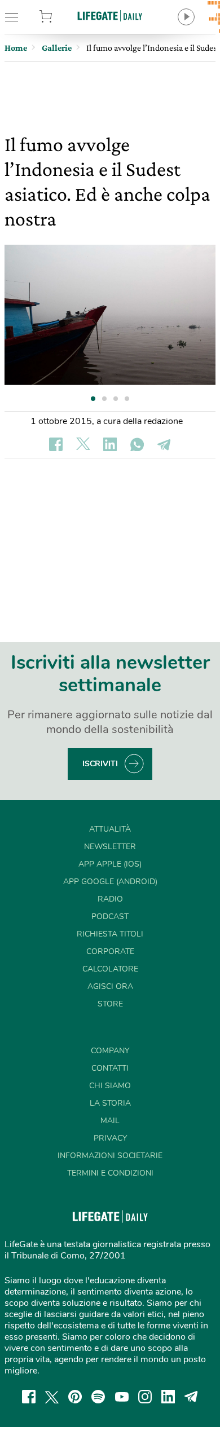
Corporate (110, 951)
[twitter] (52, 1396)
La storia (110, 1103)
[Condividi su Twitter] (83, 444)
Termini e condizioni (110, 1173)
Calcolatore (110, 969)
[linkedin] (168, 1396)
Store (60, 17)
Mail (110, 1120)
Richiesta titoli (110, 934)
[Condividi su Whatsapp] (137, 444)
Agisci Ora (110, 986)
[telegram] (191, 1396)
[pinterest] (75, 1396)
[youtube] (122, 1396)
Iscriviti (100, 763)
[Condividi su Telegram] (164, 444)
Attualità (110, 829)
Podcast (110, 916)
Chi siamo (110, 1085)
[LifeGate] (110, 15)
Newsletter (110, 846)
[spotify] (98, 1396)
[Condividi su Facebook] (56, 444)
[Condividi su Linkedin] (110, 444)
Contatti (110, 1068)
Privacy (110, 1138)
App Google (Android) (110, 881)
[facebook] (29, 1396)
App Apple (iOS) (110, 864)
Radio (110, 899)
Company (110, 1050)
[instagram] (145, 1396)
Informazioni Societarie (110, 1155)
